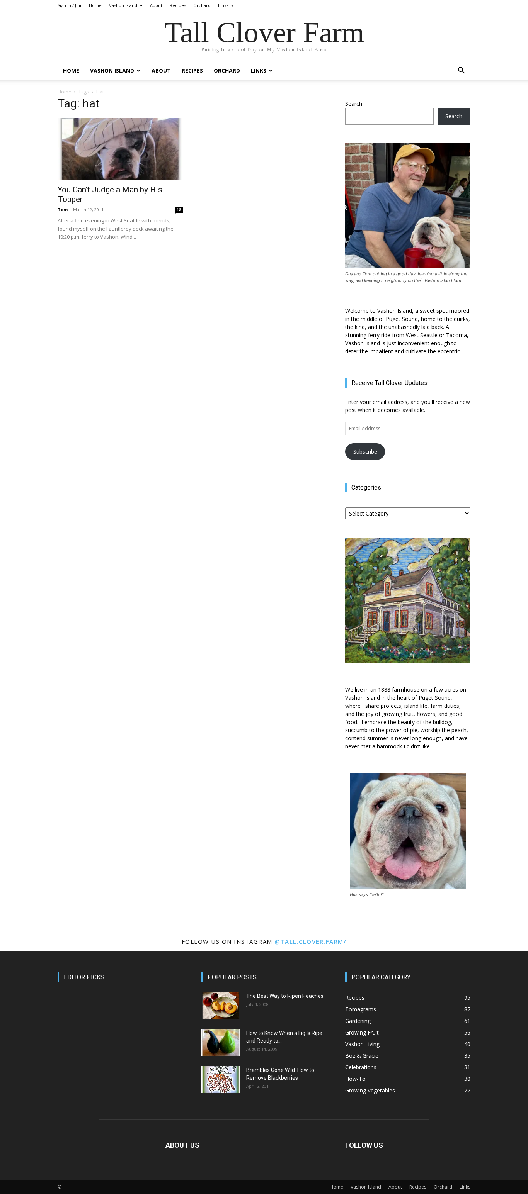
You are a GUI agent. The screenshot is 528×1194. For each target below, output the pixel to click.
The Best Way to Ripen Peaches (285, 996)
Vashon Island (123, 5)
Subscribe (365, 451)
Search (353, 103)
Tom (63, 209)
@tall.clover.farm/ (310, 941)
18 (179, 209)
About (156, 5)
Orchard (202, 5)
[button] (461, 71)
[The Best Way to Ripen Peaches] (220, 1005)
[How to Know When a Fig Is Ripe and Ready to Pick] (220, 1042)
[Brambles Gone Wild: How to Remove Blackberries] (220, 1079)
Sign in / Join (70, 5)
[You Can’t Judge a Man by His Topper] (120, 149)
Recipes (178, 5)
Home (95, 5)
